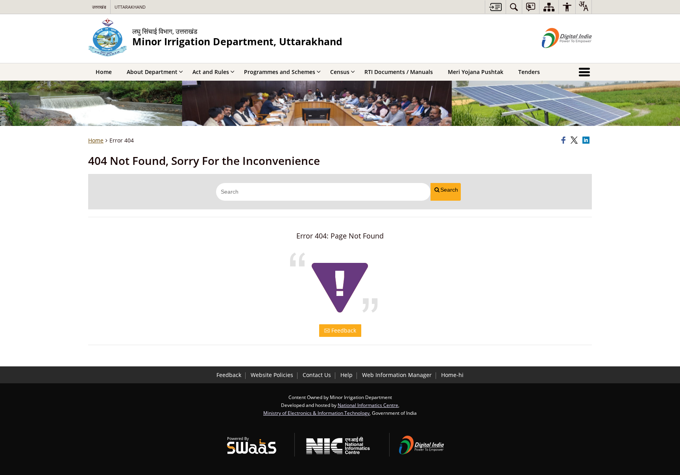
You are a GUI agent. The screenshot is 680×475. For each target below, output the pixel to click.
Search (449, 190)
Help (346, 375)
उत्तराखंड (99, 7)
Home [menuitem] (104, 72)
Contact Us (317, 375)
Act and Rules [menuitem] (210, 72)
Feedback (343, 330)
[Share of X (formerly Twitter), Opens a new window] (575, 140)
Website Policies (272, 375)
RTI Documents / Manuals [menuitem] (398, 72)
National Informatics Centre (368, 405)
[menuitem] (514, 7)
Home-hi (452, 375)
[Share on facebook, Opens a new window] (564, 140)
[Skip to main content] (495, 6)
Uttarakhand (130, 7)
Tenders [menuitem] (529, 72)
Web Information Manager (397, 375)
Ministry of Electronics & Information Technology (316, 413)
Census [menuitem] (339, 72)
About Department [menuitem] (152, 72)
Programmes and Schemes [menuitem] (279, 72)
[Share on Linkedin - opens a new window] (587, 140)
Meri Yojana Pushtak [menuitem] (475, 72)
